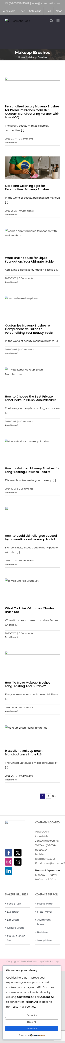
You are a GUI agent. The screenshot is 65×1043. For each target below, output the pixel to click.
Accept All (32, 1028)
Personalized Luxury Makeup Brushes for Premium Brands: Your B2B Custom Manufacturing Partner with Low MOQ (32, 111)
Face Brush (14, 903)
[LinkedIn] (8, 871)
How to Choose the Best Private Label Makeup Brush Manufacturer (30, 398)
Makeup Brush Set (16, 938)
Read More (11, 142)
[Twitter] (18, 852)
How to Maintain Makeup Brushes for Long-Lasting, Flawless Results (32, 470)
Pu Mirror (43, 932)
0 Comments (26, 138)
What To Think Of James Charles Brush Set (29, 610)
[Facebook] (8, 852)
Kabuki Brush (15, 927)
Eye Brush (13, 911)
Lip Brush (13, 919)
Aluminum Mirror (44, 922)
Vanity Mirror (45, 940)
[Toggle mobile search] (51, 20)
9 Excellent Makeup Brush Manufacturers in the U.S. (23, 752)
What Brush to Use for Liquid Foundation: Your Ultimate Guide (29, 260)
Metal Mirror (44, 911)
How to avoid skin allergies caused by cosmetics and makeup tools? (31, 537)
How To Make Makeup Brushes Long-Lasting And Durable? (27, 684)
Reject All (31, 1022)
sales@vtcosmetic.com (46, 3)
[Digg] (18, 862)
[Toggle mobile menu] (58, 20)
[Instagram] (8, 862)
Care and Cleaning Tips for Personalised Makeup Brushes (27, 188)
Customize (32, 1015)
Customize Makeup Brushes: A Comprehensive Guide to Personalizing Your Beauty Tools (29, 329)
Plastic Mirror (45, 903)
